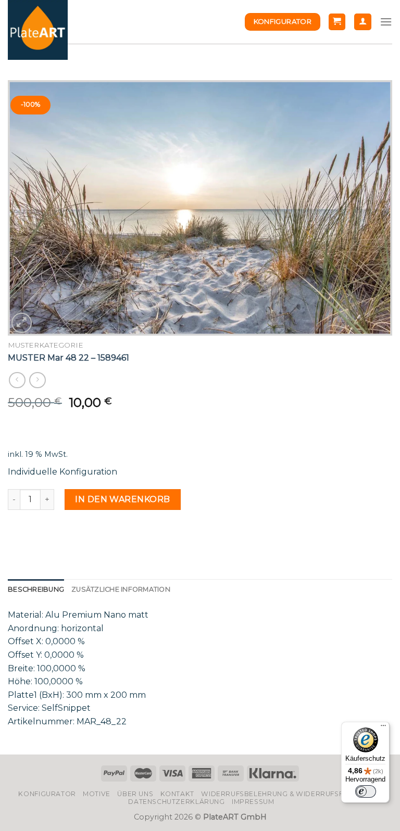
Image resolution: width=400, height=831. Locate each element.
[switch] (365, 791)
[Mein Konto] (362, 22)
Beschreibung (36, 589)
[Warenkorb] (337, 22)
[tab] (36, 589)
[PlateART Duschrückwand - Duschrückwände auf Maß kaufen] (38, 30)
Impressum (253, 802)
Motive (96, 794)
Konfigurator (47, 794)
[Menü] (383, 728)
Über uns (135, 794)
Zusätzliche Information (120, 589)
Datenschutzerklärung (176, 802)
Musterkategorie (45, 345)
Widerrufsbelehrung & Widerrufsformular (290, 794)
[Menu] (386, 21)
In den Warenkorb (122, 499)
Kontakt (177, 794)
